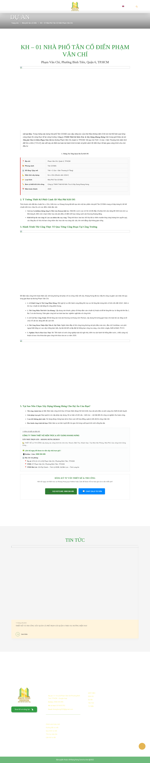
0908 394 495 (40, 454)
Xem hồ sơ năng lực (22, 709)
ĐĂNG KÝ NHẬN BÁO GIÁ (22, 717)
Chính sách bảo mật (53, 724)
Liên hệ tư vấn (51, 737)
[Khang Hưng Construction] (75, 6)
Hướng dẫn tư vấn (52, 727)
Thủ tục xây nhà (51, 734)
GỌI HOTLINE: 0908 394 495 (61, 491)
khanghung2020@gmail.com (63, 709)
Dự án (88, 6)
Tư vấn (90, 706)
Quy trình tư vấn (51, 731)
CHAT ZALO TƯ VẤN (92, 491)
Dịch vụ (33, 6)
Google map (63, 698)
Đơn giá (47, 6)
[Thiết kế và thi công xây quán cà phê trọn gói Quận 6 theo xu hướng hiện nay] (75, 591)
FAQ (113, 6)
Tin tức (101, 6)
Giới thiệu (18, 6)
